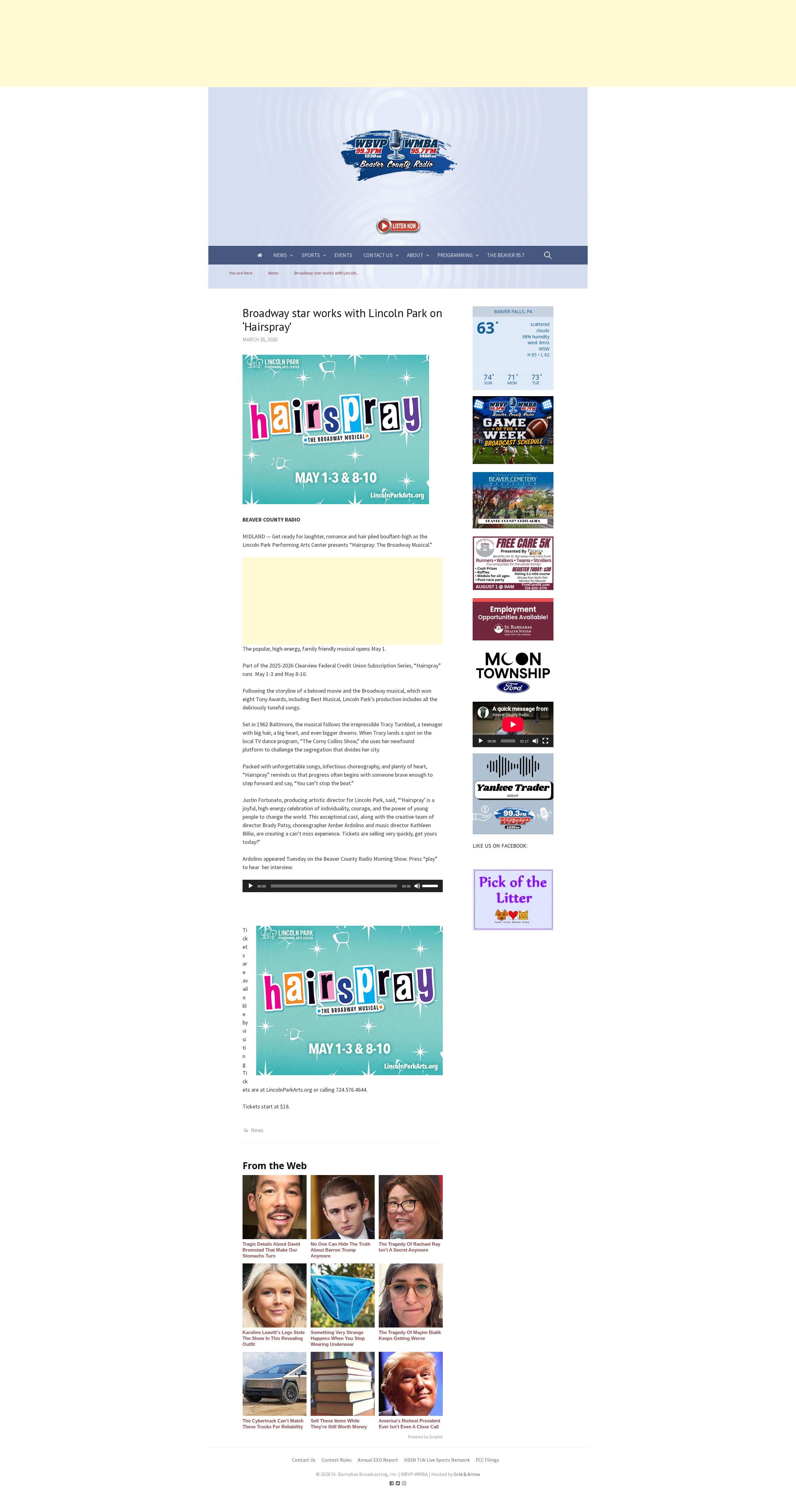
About (415, 255)
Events (343, 255)
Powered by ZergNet (425, 1437)
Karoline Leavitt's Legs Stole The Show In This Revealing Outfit (274, 1338)
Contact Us (378, 255)
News (280, 255)
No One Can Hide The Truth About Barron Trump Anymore (340, 1249)
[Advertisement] (186, 43)
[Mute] (417, 886)
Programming (455, 255)
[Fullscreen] (545, 741)
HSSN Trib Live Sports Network (437, 1460)
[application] (343, 886)
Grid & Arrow (467, 1474)
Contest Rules (337, 1460)
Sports (310, 255)
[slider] (431, 885)
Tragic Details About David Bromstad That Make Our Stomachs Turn (271, 1249)
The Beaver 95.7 (505, 255)
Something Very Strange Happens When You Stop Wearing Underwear (338, 1338)
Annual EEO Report (378, 1460)
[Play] (251, 886)
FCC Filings (487, 1460)
